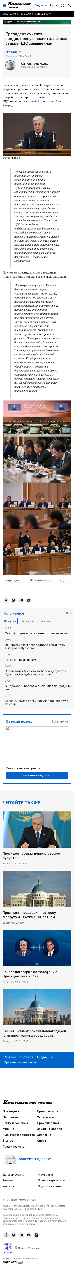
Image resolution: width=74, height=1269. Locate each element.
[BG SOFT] (20, 1260)
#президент (14, 580)
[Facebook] (6, 600)
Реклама (10, 1057)
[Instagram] (36, 1235)
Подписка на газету (50, 1186)
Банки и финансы (15, 1123)
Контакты (26, 1057)
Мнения (8, 1129)
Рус (52, 5)
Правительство (48, 1111)
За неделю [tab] (28, 621)
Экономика (45, 1117)
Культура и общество (19, 1135)
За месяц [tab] (46, 621)
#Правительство (40, 580)
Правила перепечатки (20, 1062)
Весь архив (60, 721)
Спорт (41, 1140)
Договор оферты (13, 1174)
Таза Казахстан (14, 1146)
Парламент (11, 1117)
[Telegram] (21, 600)
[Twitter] (14, 600)
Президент (13, 52)
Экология (44, 1135)
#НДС (63, 580)
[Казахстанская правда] (19, 5)
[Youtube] (29, 1235)
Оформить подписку (37, 775)
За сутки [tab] (10, 621)
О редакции (44, 1057)
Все (68, 613)
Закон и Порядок (49, 1129)
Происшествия (48, 1123)
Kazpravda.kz (32, 101)
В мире (8, 1140)
